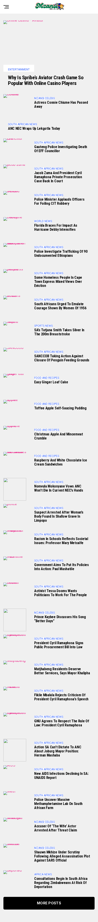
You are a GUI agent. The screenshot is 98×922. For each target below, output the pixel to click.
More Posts (49, 903)
